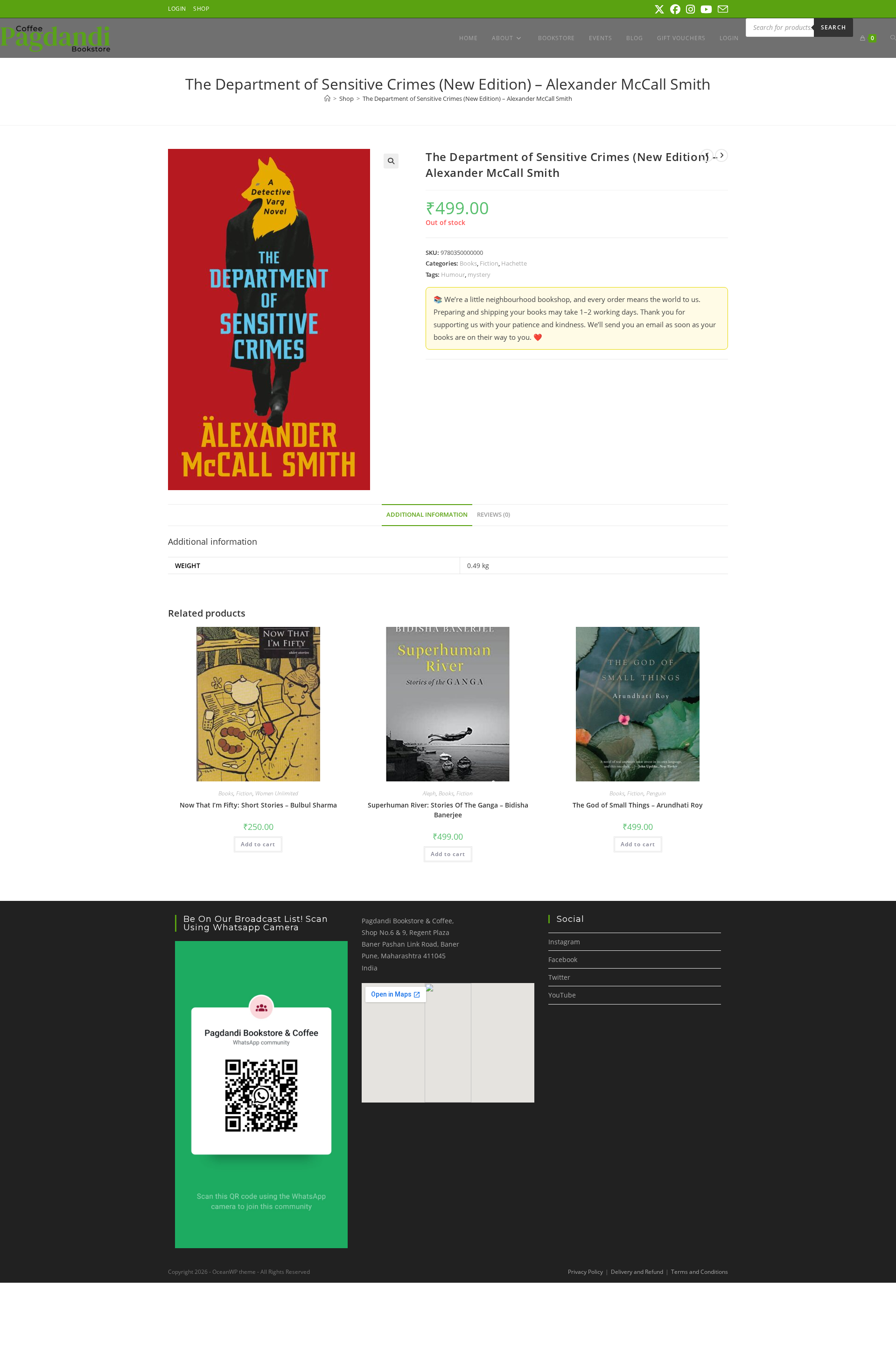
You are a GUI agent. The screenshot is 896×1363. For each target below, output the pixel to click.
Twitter (559, 977)
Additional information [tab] (427, 515)
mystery (479, 274)
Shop (201, 9)
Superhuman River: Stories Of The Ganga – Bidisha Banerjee (448, 810)
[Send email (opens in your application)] (721, 9)
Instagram (564, 941)
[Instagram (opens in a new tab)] (690, 9)
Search (833, 27)
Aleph (429, 793)
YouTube (562, 995)
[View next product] (721, 155)
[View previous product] (707, 155)
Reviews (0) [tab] (493, 515)
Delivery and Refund (637, 1272)
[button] (391, 161)
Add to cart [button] (258, 844)
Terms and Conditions (699, 1272)
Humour (453, 274)
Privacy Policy (585, 1272)
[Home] (327, 98)
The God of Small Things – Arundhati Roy (638, 805)
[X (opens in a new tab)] (659, 9)
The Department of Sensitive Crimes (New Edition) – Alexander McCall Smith (467, 98)
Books (468, 263)
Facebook (562, 959)
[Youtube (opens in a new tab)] (706, 9)
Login (177, 9)
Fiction (489, 263)
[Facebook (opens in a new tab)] (675, 9)
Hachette (514, 263)
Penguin (656, 793)
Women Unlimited (276, 793)
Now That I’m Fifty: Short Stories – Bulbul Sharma (258, 805)
